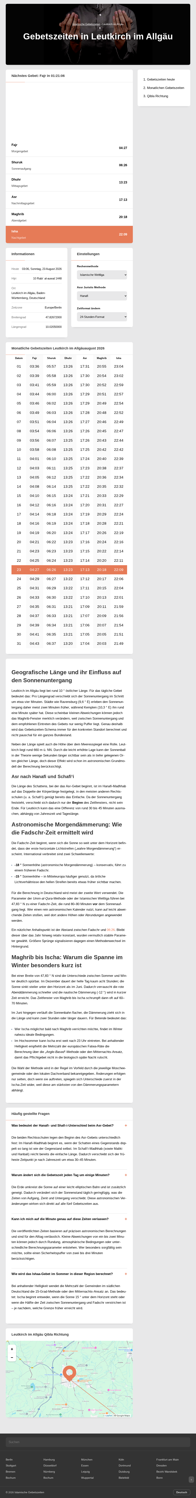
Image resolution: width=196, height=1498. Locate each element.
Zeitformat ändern (88, 308)
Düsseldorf (49, 1465)
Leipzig (85, 1471)
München (86, 1459)
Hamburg (49, 1459)
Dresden (161, 1465)
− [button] (12, 1357)
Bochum (11, 1477)
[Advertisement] (69, 111)
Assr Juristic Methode (91, 287)
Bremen (10, 1471)
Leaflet (108, 1415)
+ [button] (12, 1348)
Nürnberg (49, 1471)
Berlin (9, 1459)
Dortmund (125, 1465)
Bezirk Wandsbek (166, 1471)
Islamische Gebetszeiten (29, 1492)
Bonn (159, 1477)
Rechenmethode (87, 266)
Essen (85, 1465)
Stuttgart (11, 1465)
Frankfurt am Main (167, 1459)
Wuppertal (87, 1477)
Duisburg (124, 1471)
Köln (121, 1459)
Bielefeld (124, 1477)
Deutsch (181, 1492)
